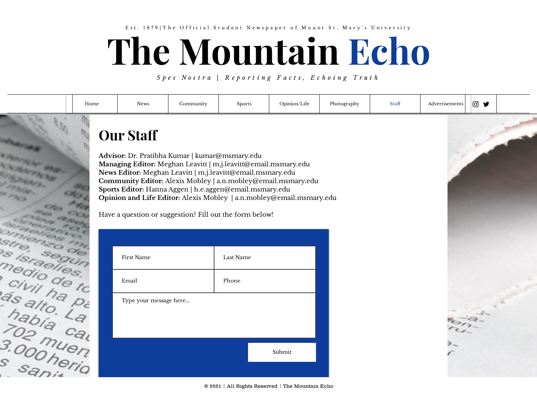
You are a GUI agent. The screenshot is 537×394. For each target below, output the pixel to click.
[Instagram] (476, 104)
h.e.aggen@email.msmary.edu (242, 189)
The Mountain (268, 50)
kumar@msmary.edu (228, 156)
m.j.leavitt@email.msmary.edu (261, 164)
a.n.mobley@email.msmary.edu (267, 181)
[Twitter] (486, 104)
